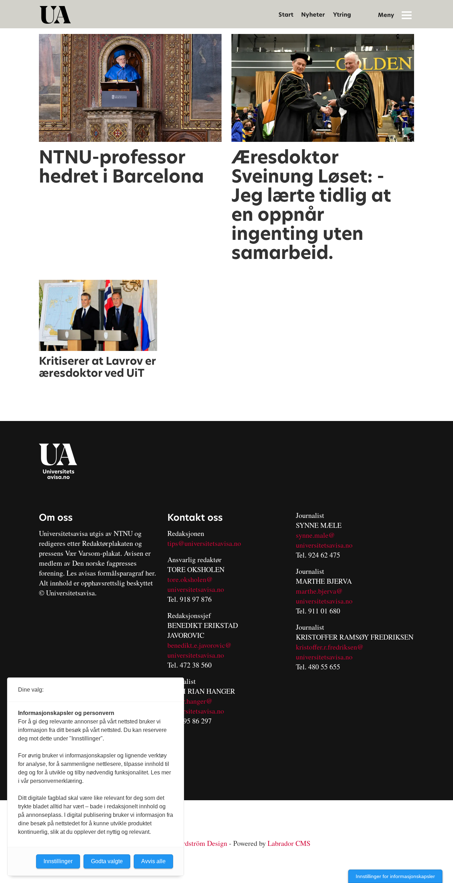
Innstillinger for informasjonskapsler (395, 876)
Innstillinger (58, 861)
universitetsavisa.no (195, 589)
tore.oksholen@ (190, 579)
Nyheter (313, 15)
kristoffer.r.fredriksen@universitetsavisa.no (329, 652)
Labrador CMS (289, 843)
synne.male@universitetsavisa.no (324, 540)
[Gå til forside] (55, 15)
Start (286, 15)
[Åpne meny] (407, 15)
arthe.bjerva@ (322, 591)
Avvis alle (153, 861)
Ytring (342, 15)
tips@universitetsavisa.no (204, 543)
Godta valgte (107, 861)
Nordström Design (200, 843)
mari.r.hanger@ (189, 701)
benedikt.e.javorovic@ (199, 645)
